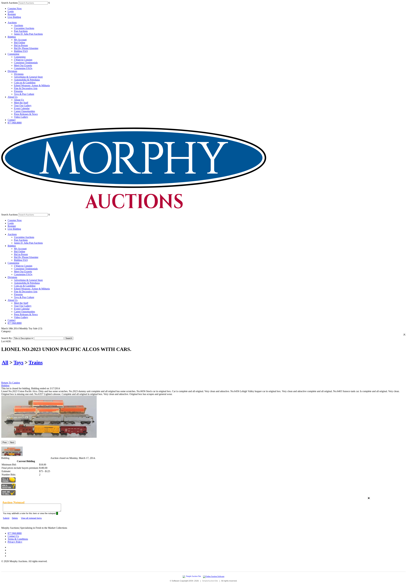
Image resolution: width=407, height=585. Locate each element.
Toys (18, 362)
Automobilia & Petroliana (27, 79)
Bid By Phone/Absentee (26, 48)
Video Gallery (21, 117)
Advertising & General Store (28, 77)
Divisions (12, 71)
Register (12, 14)
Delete (15, 518)
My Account (20, 39)
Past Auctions (21, 31)
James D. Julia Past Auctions (28, 34)
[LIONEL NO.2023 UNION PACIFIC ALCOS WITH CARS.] (49, 437)
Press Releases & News (26, 114)
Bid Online (19, 42)
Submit (6, 518)
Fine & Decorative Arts (25, 88)
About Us (12, 97)
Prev (5, 442)
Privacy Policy (15, 541)
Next (12, 442)
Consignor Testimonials (26, 62)
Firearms (18, 91)
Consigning (13, 54)
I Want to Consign (23, 59)
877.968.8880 (15, 122)
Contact (11, 119)
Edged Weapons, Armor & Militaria (32, 85)
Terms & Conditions (18, 539)
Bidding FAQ (21, 51)
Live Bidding (14, 17)
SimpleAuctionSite (210, 581)
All (5, 362)
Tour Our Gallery (22, 105)
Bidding (12, 36)
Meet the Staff (21, 102)
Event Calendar (22, 108)
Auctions (12, 22)
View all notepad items (31, 518)
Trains (36, 362)
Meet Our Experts (23, 65)
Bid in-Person (21, 45)
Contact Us (13, 536)
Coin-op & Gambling (24, 82)
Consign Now (15, 8)
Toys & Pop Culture (24, 94)
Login (11, 11)
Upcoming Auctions (24, 28)
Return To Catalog (10, 382)
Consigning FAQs (23, 68)
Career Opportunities (24, 111)
